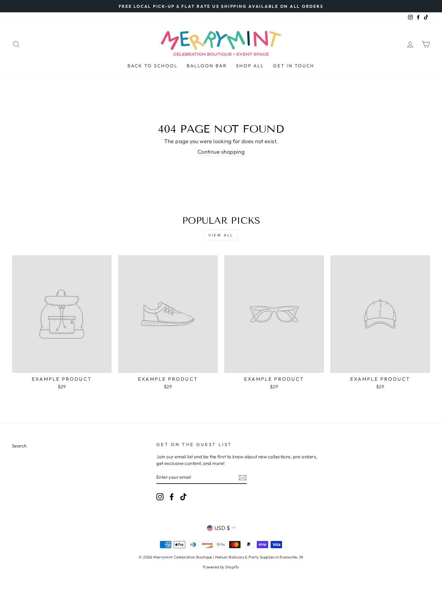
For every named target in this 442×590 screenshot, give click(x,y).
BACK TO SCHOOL (152, 66)
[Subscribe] (243, 477)
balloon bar (207, 66)
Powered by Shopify (221, 566)
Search (19, 446)
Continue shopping (221, 151)
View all (221, 235)
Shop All (250, 66)
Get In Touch (294, 66)
